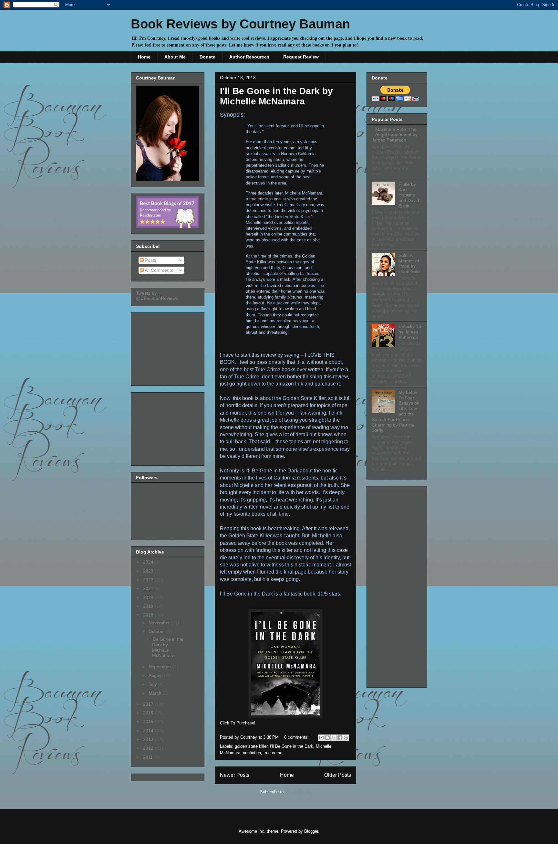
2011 (148, 757)
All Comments (158, 270)
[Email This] (321, 737)
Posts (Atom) (298, 791)
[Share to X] (333, 737)
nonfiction (252, 752)
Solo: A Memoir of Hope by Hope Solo (409, 263)
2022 (149, 579)
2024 (149, 561)
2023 (149, 571)
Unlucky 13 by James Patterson (409, 332)
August (156, 675)
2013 (149, 739)
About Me (175, 56)
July (153, 684)
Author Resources (249, 56)
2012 (149, 748)
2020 (149, 597)
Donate (207, 56)
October (157, 631)
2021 (149, 588)
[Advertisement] (168, 347)
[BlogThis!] (327, 737)
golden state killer (251, 746)
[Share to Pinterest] (346, 737)
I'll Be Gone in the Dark (291, 746)
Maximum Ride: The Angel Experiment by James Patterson (395, 135)
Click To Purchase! (237, 723)
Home (144, 56)
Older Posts (337, 775)
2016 (149, 712)
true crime (273, 752)
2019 (149, 606)
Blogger (311, 831)
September (160, 666)
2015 (149, 721)
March (156, 693)
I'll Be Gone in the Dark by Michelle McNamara (276, 96)
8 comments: (297, 737)
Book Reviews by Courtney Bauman (240, 24)
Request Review (301, 56)
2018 (149, 614)
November (160, 622)
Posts (150, 260)
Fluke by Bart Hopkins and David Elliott (408, 195)
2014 (149, 730)
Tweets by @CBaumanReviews (157, 295)
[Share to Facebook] (339, 737)
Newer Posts (234, 775)
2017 (149, 704)
